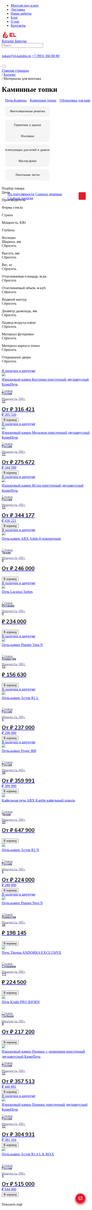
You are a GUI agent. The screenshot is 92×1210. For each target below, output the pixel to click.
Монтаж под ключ (24, 5)
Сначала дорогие (20, 198)
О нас (15, 21)
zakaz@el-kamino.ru (16, 56)
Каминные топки (43, 100)
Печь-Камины (16, 100)
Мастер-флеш (28, 161)
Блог (14, 17)
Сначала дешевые (48, 194)
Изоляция (27, 136)
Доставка (18, 9)
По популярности (21, 194)
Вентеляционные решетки (27, 111)
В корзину (10, 420)
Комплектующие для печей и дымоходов (27, 150)
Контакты (18, 25)
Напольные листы (28, 174)
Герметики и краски (27, 125)
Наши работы (21, 13)
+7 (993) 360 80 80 (45, 56)
